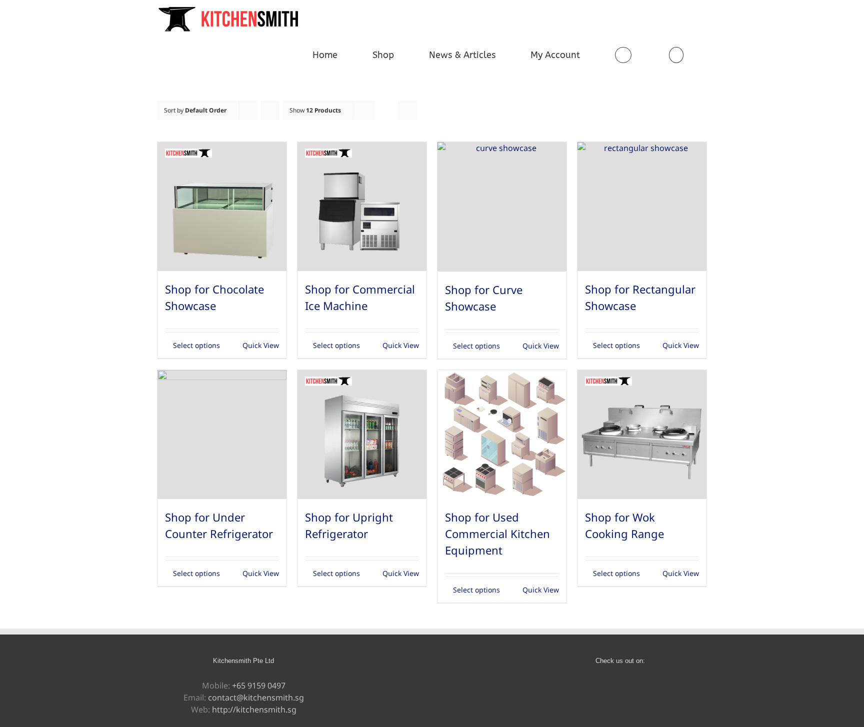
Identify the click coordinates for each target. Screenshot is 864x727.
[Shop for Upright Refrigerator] (362, 434)
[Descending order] (270, 110)
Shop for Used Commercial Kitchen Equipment (497, 534)
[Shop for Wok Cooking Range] (642, 434)
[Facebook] (600, 686)
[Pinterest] (613, 686)
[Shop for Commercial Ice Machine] (362, 206)
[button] (676, 55)
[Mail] (641, 686)
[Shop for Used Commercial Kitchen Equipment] (502, 434)
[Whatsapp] (627, 686)
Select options (196, 345)
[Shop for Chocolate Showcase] (222, 206)
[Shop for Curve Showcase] (502, 207)
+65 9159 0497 (259, 685)
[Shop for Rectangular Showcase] (642, 206)
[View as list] (408, 110)
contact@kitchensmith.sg (256, 697)
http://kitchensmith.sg (254, 709)
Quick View (260, 345)
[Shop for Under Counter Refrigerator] (222, 434)
